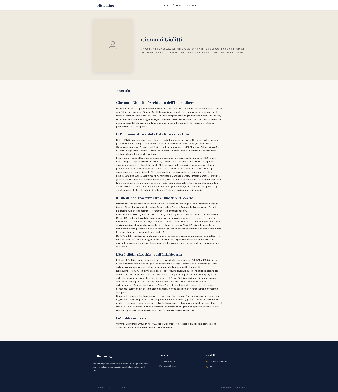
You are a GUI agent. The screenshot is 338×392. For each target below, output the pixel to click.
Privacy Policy (225, 387)
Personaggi (190, 5)
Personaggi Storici (167, 366)
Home (165, 5)
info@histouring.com (219, 361)
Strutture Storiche (167, 361)
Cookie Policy (239, 387)
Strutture (177, 5)
